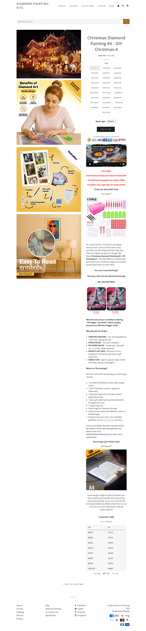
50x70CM (117, 88)
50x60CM (95, 88)
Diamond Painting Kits (33, 6)
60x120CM (107, 103)
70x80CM (94, 107)
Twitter (80, 609)
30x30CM (117, 68)
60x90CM (117, 98)
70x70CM (118, 103)
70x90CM (106, 107)
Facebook (81, 605)
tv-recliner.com (52, 612)
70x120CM (106, 112)
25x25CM (95, 68)
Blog (111, 6)
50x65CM (106, 88)
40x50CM (106, 78)
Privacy (20, 618)
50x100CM (94, 93)
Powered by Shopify (120, 611)
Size (106, 63)
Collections (88, 6)
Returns (20, 615)
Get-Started (109, 420)
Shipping (20, 612)
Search (62, 6)
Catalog (73, 6)
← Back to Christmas (73, 584)
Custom (102, 6)
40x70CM (95, 83)
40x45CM (95, 78)
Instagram (81, 615)
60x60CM (118, 93)
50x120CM (107, 93)
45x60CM (106, 83)
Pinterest (81, 612)
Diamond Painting (53, 609)
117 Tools (105, 194)
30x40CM (95, 73)
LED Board (105, 446)
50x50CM (117, 83)
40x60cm (117, 78)
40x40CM (117, 73)
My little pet (51, 615)
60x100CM (94, 103)
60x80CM (106, 98)
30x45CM (106, 73)
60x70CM (95, 98)
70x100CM (117, 107)
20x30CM (106, 68)
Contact (20, 609)
